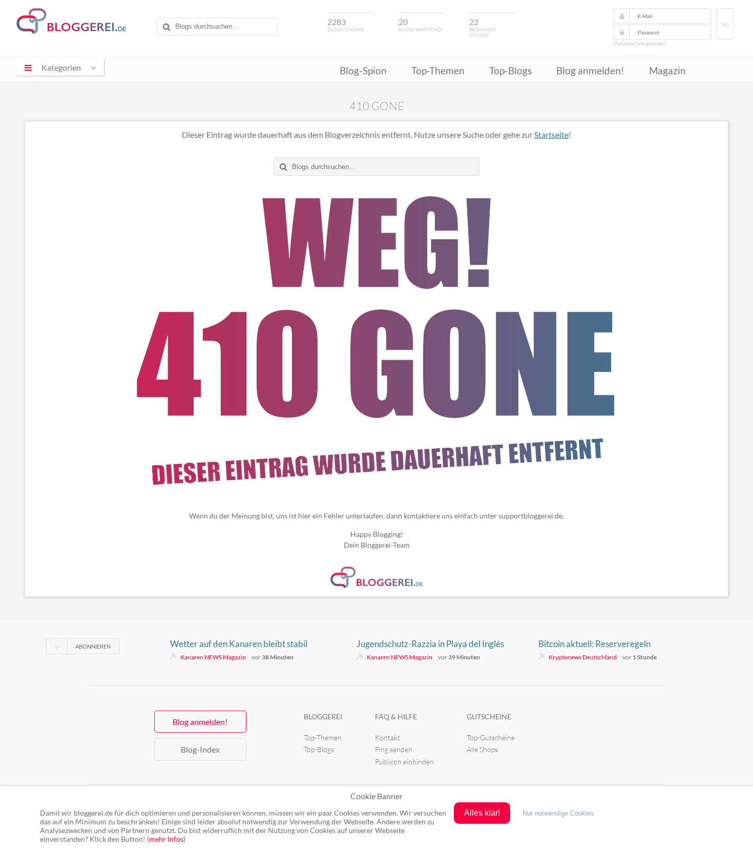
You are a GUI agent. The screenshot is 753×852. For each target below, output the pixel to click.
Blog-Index (200, 749)
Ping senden (393, 749)
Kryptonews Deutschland (583, 657)
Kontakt (387, 737)
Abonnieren (93, 646)
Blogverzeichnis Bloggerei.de (71, 21)
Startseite (551, 134)
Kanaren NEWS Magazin (213, 657)
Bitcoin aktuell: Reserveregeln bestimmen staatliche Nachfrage (599, 644)
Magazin (667, 70)
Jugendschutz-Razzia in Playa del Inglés (430, 643)
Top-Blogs (510, 70)
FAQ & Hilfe (396, 716)
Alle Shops (482, 749)
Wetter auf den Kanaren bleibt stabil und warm (238, 644)
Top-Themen (438, 70)
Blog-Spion (363, 70)
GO (725, 24)
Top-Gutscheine (491, 737)
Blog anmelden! (590, 70)
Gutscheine (489, 716)
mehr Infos (166, 839)
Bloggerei (323, 716)
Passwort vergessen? (639, 43)
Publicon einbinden (404, 761)
